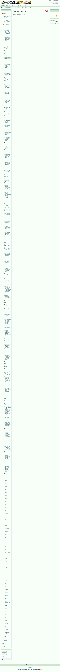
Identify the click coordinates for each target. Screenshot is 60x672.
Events (25, 5)
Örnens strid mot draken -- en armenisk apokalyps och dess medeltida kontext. (7, 469)
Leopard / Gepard (7, 552)
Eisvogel (6, 498)
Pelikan (6, 576)
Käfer (5, 540)
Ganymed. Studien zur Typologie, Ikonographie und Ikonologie (7, 250)
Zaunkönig (6, 629)
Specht (6, 605)
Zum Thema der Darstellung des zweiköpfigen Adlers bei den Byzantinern (8, 448)
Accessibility (54, 0)
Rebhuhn (6, 585)
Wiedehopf (6, 623)
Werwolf (6, 620)
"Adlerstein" (6, 242)
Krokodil (6, 547)
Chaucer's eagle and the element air (7, 48)
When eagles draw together (7, 224)
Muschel (6, 565)
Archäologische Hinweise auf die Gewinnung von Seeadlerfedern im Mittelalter (7, 357)
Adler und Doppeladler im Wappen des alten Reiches (7, 265)
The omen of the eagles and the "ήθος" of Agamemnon (7, 346)
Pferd (5, 579)
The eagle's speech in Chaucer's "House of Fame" (8, 133)
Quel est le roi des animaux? (7, 339)
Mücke (6, 564)
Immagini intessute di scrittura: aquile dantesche (7, 401)
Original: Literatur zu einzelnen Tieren (7, 633)
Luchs (5, 556)
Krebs (5, 546)
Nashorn (6, 568)
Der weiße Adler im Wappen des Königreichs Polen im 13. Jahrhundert (7, 32)
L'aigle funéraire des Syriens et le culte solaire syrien (8, 78)
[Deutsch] (46, 11)
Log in (57, 6)
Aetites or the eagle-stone (8, 58)
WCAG (25, 669)
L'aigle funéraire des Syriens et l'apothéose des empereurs (8, 70)
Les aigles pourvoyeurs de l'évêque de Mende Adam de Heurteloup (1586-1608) (7, 379)
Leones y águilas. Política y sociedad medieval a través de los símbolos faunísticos (7, 424)
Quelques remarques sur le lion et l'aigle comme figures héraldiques (8, 151)
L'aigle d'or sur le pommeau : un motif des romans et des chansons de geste (8, 370)
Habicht (6, 525)
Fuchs (5, 516)
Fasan (5, 507)
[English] (47, 11)
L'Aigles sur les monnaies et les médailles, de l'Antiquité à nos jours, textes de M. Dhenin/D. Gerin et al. (7, 145)
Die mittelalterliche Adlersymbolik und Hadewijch (7, 171)
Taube (5, 614)
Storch (5, 611)
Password (3, 653)
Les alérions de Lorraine (7, 317)
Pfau (5, 577)
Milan (5, 562)
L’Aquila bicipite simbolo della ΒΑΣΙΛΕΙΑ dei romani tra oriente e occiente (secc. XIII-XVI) (8, 462)
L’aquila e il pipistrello (6, 404)
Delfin (5, 489)
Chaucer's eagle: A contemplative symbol (7, 101)
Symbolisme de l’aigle (7, 35)
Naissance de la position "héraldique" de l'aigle (7, 66)
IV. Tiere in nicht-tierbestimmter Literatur (7, 21)
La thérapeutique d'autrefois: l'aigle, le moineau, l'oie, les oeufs (8, 156)
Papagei (6, 573)
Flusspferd (6, 513)
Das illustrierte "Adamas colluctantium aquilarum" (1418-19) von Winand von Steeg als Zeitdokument (8, 333)
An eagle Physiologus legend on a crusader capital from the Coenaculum (8, 385)
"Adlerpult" (6, 247)
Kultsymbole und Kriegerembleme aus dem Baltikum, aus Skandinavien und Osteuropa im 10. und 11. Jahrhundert (7, 281)
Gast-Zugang (54, 21)
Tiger (5, 617)
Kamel (5, 541)
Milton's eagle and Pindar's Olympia (7, 301)
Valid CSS (35, 669)
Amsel (5, 477)
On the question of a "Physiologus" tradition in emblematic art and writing (7, 395)
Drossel (6, 492)
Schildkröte (6, 592)
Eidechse (6, 495)
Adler (22, 7)
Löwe (5, 555)
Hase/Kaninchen (7, 528)
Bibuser (15, 14)
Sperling (6, 608)
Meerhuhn (6, 561)
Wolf (5, 626)
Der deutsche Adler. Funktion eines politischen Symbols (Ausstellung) (8, 167)
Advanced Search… (56, 3)
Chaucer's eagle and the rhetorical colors (7, 108)
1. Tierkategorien (6, 24)
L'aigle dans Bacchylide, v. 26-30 (7, 51)
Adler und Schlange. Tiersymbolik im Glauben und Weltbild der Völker (8, 306)
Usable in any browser (40, 669)
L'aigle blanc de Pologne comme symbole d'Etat (7, 227)
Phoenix (6, 580)
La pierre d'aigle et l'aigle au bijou (7, 175)
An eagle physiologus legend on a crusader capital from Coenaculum (7, 275)
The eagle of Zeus (7, 327)
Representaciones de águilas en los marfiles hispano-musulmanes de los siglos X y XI (8, 205)
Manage (13, 5)
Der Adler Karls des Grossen (8, 230)
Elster (5, 501)
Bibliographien (8, 5)
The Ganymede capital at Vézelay (7, 190)
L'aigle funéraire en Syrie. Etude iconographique (7, 81)
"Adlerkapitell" (7, 245)
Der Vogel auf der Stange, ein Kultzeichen (7, 121)
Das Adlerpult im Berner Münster (7, 222)
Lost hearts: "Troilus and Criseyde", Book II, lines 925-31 (7, 187)
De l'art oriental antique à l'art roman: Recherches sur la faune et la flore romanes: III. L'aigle (8, 239)
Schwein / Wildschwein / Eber (7, 602)
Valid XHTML (30, 669)
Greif (5, 522)
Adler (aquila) (7, 417)
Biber (5, 483)
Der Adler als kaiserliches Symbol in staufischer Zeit (8, 420)
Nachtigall (6, 567)
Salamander (6, 589)
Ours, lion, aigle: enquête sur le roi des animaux (7, 341)
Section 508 (20, 669)
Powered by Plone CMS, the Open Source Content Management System (30, 667)
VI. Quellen (5, 636)
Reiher (5, 586)
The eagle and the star (7, 211)
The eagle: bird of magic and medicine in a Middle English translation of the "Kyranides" (8, 97)
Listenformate (5, 640)
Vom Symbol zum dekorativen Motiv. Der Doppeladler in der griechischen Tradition (7, 310)
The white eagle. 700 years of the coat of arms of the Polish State (7, 129)
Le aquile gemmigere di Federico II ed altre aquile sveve (7, 297)
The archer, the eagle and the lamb (7, 362)
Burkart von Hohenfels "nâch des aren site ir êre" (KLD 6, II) (8, 218)
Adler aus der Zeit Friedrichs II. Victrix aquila (8, 74)
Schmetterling (6, 595)
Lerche (6, 553)
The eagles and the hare (7, 181)
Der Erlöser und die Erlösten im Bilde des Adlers (8, 89)
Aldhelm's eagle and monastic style (8, 93)
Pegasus (6, 574)
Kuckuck (6, 550)
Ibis (5, 537)
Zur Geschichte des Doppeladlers (8, 262)
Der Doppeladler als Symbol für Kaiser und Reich (8, 233)
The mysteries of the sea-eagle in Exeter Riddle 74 (7, 254)
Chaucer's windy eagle (7, 293)
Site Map (50, 0)
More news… (56, 23)
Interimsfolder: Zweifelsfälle (6, 638)
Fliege (5, 510)
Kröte (5, 549)
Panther (6, 571)
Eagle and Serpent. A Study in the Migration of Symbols (7, 139)
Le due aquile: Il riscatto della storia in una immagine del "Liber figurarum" (8, 117)
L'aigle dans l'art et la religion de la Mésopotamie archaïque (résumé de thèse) (7, 44)
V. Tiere (14, 7)
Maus (5, 559)
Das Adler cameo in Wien (8, 183)
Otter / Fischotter (7, 570)
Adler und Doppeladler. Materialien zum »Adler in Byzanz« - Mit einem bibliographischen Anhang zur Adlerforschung (8, 455)
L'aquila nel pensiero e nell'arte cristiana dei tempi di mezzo (7, 200)
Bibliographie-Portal (16, 2)
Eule (5, 504)
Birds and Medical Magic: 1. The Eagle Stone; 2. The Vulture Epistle (8, 390)
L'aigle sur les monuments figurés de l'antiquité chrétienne (7, 258)
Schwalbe (6, 598)
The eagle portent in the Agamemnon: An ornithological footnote (8, 39)
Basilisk (6, 480)
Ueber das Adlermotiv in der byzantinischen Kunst (7, 270)
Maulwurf (6, 558)
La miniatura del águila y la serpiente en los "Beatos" (8, 163)
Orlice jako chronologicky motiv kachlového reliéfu (8, 373)
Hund (5, 534)
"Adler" (6, 244)
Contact (57, 0)
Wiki (17, 5)
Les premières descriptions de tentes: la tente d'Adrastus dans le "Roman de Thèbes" (7, 351)
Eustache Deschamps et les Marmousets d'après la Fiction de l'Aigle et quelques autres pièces (8, 289)
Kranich (6, 544)
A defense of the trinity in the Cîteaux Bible (8, 160)
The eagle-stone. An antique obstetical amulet (8, 177)
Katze (5, 543)
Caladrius (6, 486)
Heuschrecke (6, 531)
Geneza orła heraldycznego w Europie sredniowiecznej (7, 86)
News (20, 5)
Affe (5, 474)
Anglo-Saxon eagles (8, 209)
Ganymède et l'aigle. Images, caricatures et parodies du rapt (7, 61)
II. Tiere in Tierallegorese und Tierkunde (7, 17)
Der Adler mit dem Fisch (7, 325)
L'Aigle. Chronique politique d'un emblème (7, 54)
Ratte (5, 583)
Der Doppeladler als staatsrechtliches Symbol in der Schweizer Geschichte (8, 321)
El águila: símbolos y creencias (7, 315)
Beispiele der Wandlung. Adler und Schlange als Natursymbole (7, 113)
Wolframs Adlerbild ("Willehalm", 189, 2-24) (8, 214)
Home (3, 5)
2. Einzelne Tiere (18, 7)
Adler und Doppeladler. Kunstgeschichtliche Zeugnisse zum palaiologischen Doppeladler (8, 195)
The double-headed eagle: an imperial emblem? (8, 105)
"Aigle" (6, 366)
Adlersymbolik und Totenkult (7, 126)
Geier (5, 519)
